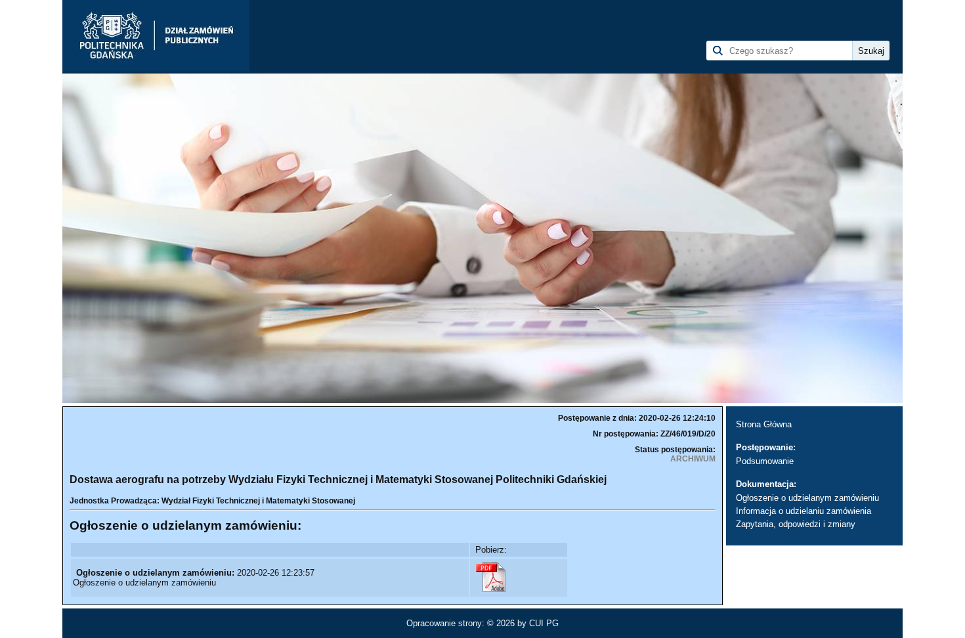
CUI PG (544, 623)
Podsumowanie (765, 461)
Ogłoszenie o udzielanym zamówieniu (807, 498)
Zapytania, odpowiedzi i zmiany (795, 524)
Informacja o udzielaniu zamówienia (803, 511)
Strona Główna (764, 424)
